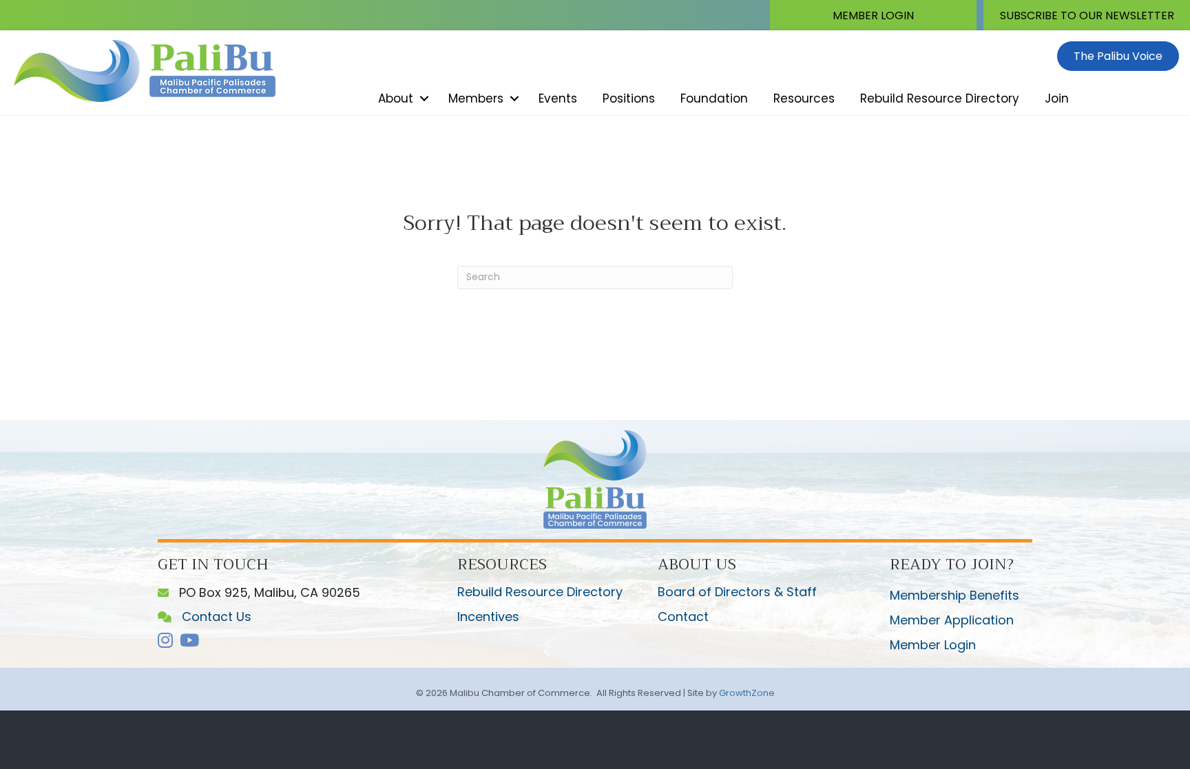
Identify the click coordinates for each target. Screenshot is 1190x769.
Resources (804, 98)
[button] (873, 15)
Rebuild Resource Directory (939, 98)
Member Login (933, 644)
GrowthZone (747, 692)
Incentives (488, 616)
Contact (683, 616)
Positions (629, 98)
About (395, 98)
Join (1057, 98)
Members (475, 98)
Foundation (714, 98)
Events (558, 98)
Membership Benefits (954, 595)
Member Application (952, 620)
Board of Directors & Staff (737, 591)
